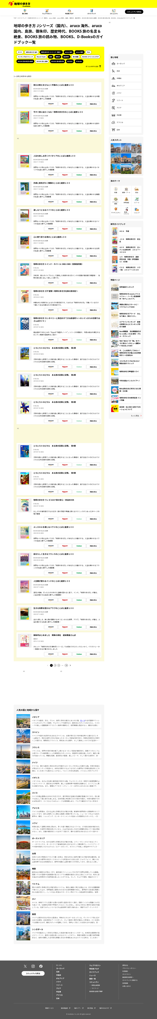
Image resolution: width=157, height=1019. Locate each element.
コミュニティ (114, 13)
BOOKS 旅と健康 (42, 61)
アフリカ (120, 122)
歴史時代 (66, 57)
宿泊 (136, 192)
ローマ (82, 720)
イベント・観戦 (115, 202)
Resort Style (41, 57)
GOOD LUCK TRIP (96, 991)
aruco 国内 (79, 52)
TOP (15, 18)
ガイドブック (91, 13)
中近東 (119, 115)
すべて (20, 52)
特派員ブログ (69, 13)
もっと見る (135, 415)
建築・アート (126, 192)
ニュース (92, 975)
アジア (119, 108)
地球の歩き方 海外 (31, 52)
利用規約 (125, 971)
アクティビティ (115, 213)
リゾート (120, 100)
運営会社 (125, 965)
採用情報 (125, 983)
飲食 (115, 192)
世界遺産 (126, 202)
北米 (118, 71)
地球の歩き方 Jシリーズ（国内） (51, 52)
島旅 (50, 57)
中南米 (119, 78)
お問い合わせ (126, 986)
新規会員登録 (96, 985)
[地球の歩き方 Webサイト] (19, 4)
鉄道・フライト (126, 213)
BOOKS (69, 61)
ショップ (136, 213)
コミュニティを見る (134, 12)
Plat (88, 52)
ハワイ (119, 93)
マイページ (95, 988)
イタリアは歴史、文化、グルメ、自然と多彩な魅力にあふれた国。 (56, 720)
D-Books (79, 61)
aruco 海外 (68, 52)
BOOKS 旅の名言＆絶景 (25, 61)
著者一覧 (92, 979)
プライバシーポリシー (129, 968)
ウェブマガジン (47, 13)
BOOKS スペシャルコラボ (90, 57)
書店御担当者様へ (127, 977)
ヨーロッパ (121, 64)
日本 (118, 130)
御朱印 (58, 57)
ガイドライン (126, 974)
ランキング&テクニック (25, 57)
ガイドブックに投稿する (130, 980)
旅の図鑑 (75, 57)
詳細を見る (93, 104)
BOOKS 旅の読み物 (57, 61)
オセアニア (121, 86)
